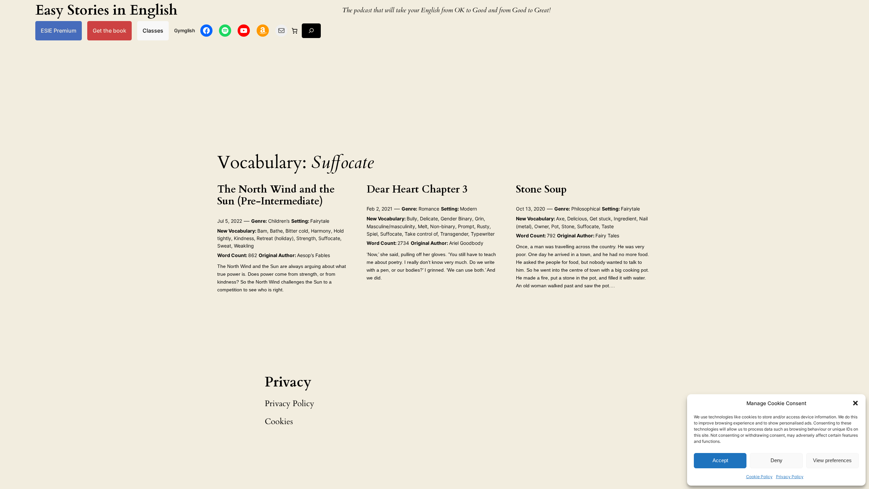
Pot (555, 226)
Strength (306, 238)
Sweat (224, 246)
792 (551, 235)
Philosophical (585, 209)
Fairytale (319, 221)
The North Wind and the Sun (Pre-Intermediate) (276, 196)
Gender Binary (456, 218)
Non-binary (442, 226)
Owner (541, 226)
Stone (567, 226)
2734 (403, 243)
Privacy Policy (789, 476)
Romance (429, 209)
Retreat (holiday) (275, 238)
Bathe (276, 231)
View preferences (832, 460)
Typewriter (483, 234)
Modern (468, 209)
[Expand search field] (311, 30)
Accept (720, 460)
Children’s (279, 221)
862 (252, 255)
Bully (412, 218)
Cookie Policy (759, 476)
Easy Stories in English (106, 10)
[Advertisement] (434, 94)
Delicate (429, 218)
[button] (855, 403)
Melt (422, 226)
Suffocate (329, 238)
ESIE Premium (58, 30)
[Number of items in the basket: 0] (295, 30)
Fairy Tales (607, 235)
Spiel (372, 234)
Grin (479, 218)
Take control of (421, 234)
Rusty (483, 226)
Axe (560, 218)
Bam (262, 231)
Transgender (454, 234)
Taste (608, 226)
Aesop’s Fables (313, 255)
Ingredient (625, 218)
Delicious (577, 218)
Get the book (109, 30)
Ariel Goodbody (466, 243)
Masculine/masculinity (391, 226)
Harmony (321, 231)
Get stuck (600, 218)
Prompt (466, 226)
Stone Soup (541, 190)
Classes (153, 30)
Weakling (244, 246)
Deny (776, 460)
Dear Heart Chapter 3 (417, 190)
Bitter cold (296, 231)
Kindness (244, 238)
